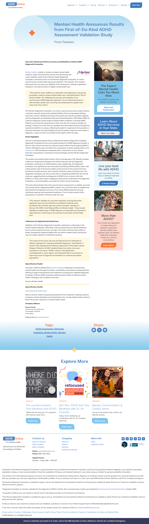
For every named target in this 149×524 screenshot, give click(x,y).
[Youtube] (139, 438)
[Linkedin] (131, 438)
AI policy (17, 512)
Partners (65, 447)
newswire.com (43, 317)
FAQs (93, 442)
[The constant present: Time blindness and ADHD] (41, 382)
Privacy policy (7, 512)
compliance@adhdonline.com (88, 508)
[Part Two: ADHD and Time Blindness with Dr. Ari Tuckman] (74, 382)
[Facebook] (123, 438)
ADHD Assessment (44, 328)
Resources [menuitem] (113, 5)
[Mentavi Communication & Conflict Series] (107, 382)
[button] (94, 330)
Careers (65, 444)
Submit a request (39, 442)
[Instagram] (135, 438)
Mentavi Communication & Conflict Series (107, 407)
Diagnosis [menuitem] (71, 5)
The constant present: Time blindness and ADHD (41, 407)
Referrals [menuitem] (101, 5)
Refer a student (38, 447)
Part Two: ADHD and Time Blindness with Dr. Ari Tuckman (74, 408)
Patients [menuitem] (124, 5)
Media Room (42, 291)
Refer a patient (38, 444)
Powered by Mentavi (69, 450)
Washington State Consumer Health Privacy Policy (42, 512)
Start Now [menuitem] (136, 5)
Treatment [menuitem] (83, 5)
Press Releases (64, 41)
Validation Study (97, 444)
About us (65, 442)
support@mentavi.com (46, 451)
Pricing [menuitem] (93, 5)
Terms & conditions (70, 512)
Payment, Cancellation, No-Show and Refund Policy (99, 512)
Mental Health (50, 332)
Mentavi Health (31, 72)
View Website (30, 291)
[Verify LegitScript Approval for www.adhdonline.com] (124, 447)
